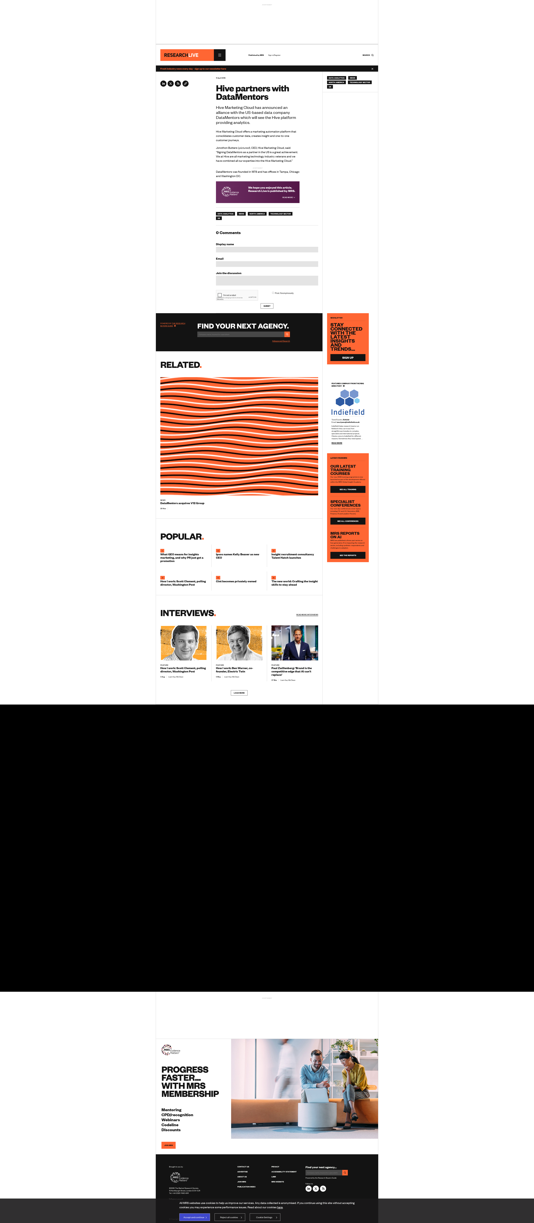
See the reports (348, 555)
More (307, 614)
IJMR (273, 1176)
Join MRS (168, 1145)
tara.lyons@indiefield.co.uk (348, 422)
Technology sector (280, 214)
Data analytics (225, 214)
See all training (348, 489)
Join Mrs (241, 1181)
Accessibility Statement (284, 1171)
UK (219, 218)
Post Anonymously (284, 292)
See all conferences (347, 521)
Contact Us (243, 1166)
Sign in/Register (274, 55)
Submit (267, 306)
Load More (239, 693)
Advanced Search (281, 340)
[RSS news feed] (178, 85)
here (280, 1207)
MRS (262, 55)
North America (257, 214)
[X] (171, 85)
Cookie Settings (264, 1217)
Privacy (275, 1166)
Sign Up (347, 357)
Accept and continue (193, 1217)
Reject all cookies (229, 1217)
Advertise (242, 1171)
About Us (242, 1176)
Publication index (246, 1186)
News (241, 214)
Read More (287, 197)
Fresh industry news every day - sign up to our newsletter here (193, 68)
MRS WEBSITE (277, 1181)
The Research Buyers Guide (172, 324)
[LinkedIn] (163, 85)
